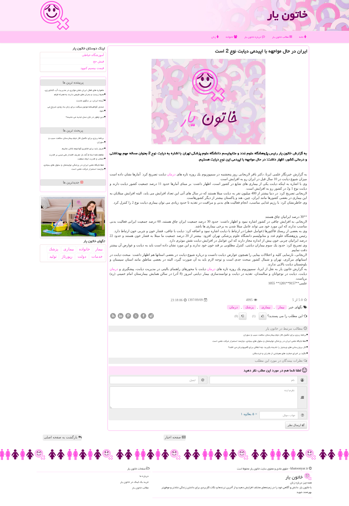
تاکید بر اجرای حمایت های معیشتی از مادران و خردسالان (279, 353)
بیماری (265, 307)
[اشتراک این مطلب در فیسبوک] (143, 315)
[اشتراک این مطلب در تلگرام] (151, 315)
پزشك (249, 307)
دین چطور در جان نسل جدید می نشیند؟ (85, 117)
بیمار (281, 307)
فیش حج (98, 61)
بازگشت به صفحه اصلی (61, 437)
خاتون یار (287, 14)
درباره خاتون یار (253, 36)
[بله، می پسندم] (262, 316)
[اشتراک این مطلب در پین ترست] (128, 315)
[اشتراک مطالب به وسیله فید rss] (113, 315)
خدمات (97, 256)
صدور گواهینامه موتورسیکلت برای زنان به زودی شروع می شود (75, 108)
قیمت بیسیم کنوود (92, 68)
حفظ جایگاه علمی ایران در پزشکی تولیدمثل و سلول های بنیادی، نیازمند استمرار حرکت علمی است (259, 341)
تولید (53, 256)
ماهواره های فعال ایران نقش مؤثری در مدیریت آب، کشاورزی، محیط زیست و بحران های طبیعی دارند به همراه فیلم (74, 92)
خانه (301, 36)
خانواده (230, 36)
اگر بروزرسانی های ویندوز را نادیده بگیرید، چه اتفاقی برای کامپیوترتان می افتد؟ (267, 347)
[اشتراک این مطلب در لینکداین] (120, 315)
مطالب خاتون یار (280, 36)
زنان (214, 36)
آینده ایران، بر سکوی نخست (90, 100)
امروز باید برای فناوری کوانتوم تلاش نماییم (83, 148)
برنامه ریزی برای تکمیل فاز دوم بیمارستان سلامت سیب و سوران (274, 335)
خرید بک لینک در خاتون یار (134, 481)
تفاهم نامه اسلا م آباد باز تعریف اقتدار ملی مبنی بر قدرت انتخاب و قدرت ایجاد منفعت (76, 156)
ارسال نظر (295, 425)
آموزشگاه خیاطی (93, 55)
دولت (82, 256)
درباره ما (144, 475)
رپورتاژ (67, 256)
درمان (171, 174)
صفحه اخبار (173, 437)
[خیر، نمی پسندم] (242, 316)
